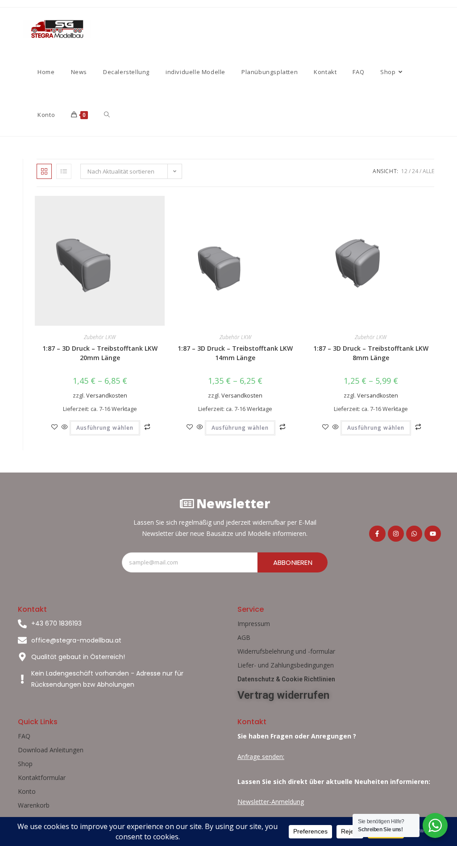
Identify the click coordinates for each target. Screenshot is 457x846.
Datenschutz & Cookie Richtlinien (286, 679)
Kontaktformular (42, 777)
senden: (272, 756)
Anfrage (248, 756)
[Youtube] (432, 534)
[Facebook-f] (377, 534)
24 (415, 171)
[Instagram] (396, 534)
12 (404, 171)
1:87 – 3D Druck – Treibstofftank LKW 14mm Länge (235, 353)
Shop (25, 763)
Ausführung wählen (104, 427)
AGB (243, 637)
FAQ (24, 736)
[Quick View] (65, 427)
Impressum (253, 623)
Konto (27, 791)
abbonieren (292, 562)
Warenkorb (34, 805)
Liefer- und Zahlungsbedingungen (285, 665)
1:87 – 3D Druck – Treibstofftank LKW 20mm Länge (100, 353)
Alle (428, 171)
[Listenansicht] (63, 171)
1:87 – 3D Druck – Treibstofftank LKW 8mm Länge (370, 353)
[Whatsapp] (414, 534)
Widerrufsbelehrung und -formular (286, 651)
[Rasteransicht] (44, 171)
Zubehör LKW (100, 337)
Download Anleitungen (50, 750)
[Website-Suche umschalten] (107, 114)
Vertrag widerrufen (283, 695)
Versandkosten (106, 395)
